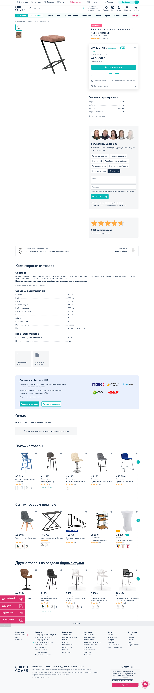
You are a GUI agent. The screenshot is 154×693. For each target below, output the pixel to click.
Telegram (106, 10)
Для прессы (87, 652)
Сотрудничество (88, 635)
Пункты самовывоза (51, 404)
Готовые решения (89, 650)
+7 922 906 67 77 (94, 7)
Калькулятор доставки (69, 637)
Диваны (117, 16)
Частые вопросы (67, 645)
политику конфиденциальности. (122, 681)
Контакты (37, 2)
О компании (23, 2)
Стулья (50, 16)
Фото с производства (115, 647)
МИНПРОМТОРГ (88, 640)
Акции (133, 16)
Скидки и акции (20, 635)
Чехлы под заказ (40, 647)
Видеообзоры (112, 637)
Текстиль (98, 16)
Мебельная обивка (41, 652)
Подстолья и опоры (72, 16)
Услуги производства (90, 645)
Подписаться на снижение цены (124, 81)
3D (137, 2)
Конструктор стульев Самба (44, 642)
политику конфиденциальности (123, 191)
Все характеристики (97, 116)
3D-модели (87, 655)
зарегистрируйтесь (42, 431)
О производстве (133, 645)
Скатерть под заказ (41, 645)
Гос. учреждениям (89, 637)
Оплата (64, 640)
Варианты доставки (101, 86)
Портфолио (111, 640)
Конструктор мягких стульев (44, 637)
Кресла (108, 16)
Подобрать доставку (29, 404)
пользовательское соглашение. (88, 672)
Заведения (37, 15)
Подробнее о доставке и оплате (31, 397)
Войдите (27, 431)
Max (112, 10)
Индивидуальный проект (43, 655)
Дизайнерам (126, 2)
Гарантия (65, 642)
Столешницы (87, 16)
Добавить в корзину (113, 67)
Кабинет (119, 10)
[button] (30, 8)
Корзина (136, 10)
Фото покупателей (114, 645)
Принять (125, 685)
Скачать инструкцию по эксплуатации (31, 285)
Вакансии (131, 642)
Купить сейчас (114, 73)
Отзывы (110, 635)
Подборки (18, 640)
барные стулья (72, 562)
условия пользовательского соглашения (122, 678)
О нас (130, 635)
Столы (59, 16)
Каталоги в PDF (67, 647)
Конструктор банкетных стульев (45, 635)
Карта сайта (66, 650)
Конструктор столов (41, 640)
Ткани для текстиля (41, 650)
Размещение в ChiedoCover (92, 642)
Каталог (23, 15)
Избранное (127, 10)
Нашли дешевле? (100, 81)
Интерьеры (111, 642)
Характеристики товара (22, 363)
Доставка (50, 2)
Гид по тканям (66, 652)
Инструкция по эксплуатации (39, 363)
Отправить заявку (99, 196)
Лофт (125, 16)
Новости (131, 640)
